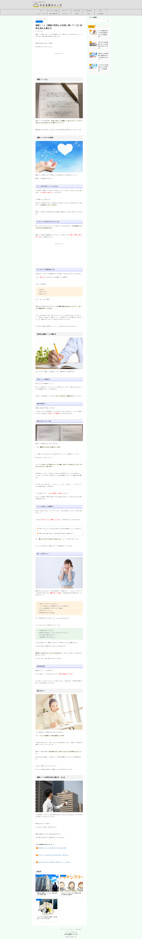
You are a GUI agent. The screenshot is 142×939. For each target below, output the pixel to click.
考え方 (88, 13)
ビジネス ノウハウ (41, 13)
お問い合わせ (78, 929)
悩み (101, 10)
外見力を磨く (89, 10)
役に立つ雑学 (77, 10)
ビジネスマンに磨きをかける (71, 932)
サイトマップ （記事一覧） (53, 11)
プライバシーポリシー (69, 929)
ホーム (41, 10)
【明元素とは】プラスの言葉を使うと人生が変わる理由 (52, 848)
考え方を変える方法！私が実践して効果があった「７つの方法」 (54, 862)
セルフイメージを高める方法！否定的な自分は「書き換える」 (54, 855)
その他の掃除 (100, 13)
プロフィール (65, 10)
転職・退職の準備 (53, 13)
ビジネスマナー (65, 13)
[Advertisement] (59, 65)
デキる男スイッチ (71, 934)
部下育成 (77, 13)
